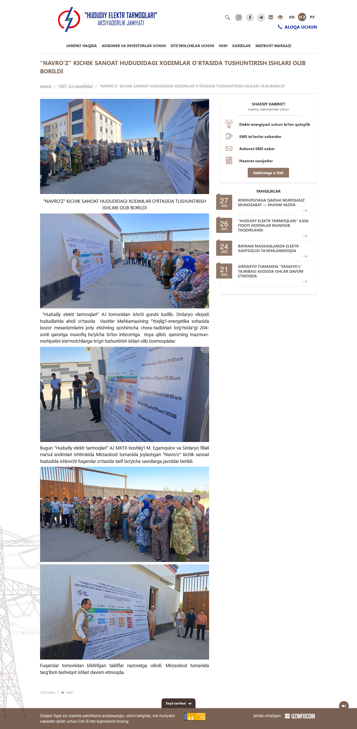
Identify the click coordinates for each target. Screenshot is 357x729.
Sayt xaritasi (176, 703)
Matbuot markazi (273, 45)
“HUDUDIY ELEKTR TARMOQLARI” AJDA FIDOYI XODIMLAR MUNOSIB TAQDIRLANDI (273, 225)
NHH (223, 45)
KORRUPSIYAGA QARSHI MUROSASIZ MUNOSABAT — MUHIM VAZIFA (271, 202)
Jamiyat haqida (81, 45)
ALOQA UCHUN (300, 27)
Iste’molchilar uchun (192, 45)
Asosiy (45, 85)
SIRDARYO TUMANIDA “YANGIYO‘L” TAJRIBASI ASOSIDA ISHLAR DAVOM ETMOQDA (270, 271)
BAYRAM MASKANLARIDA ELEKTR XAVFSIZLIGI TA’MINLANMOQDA (268, 248)
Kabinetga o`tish (268, 172)
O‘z (302, 16)
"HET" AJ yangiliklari (75, 85)
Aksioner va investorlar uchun (134, 45)
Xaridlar (241, 45)
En (292, 16)
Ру (312, 16)
